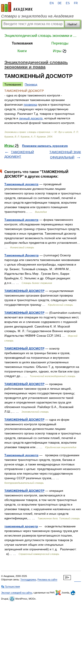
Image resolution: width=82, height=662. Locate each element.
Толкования (22, 43)
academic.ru (17, 7)
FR (76, 3)
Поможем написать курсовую (45, 145)
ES (68, 3)
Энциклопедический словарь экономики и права (41, 36)
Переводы (59, 43)
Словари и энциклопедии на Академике (37, 16)
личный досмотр (31, 118)
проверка (30, 104)
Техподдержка (28, 579)
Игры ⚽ (60, 51)
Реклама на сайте (47, 579)
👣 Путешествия (10, 586)
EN (52, 3)
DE (60, 3)
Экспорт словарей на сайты (16, 592)
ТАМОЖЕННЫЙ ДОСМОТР (24, 291)
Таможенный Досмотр (21, 255)
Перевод (31, 84)
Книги (22, 51)
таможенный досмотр (21, 526)
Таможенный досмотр (21, 184)
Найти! (72, 24)
